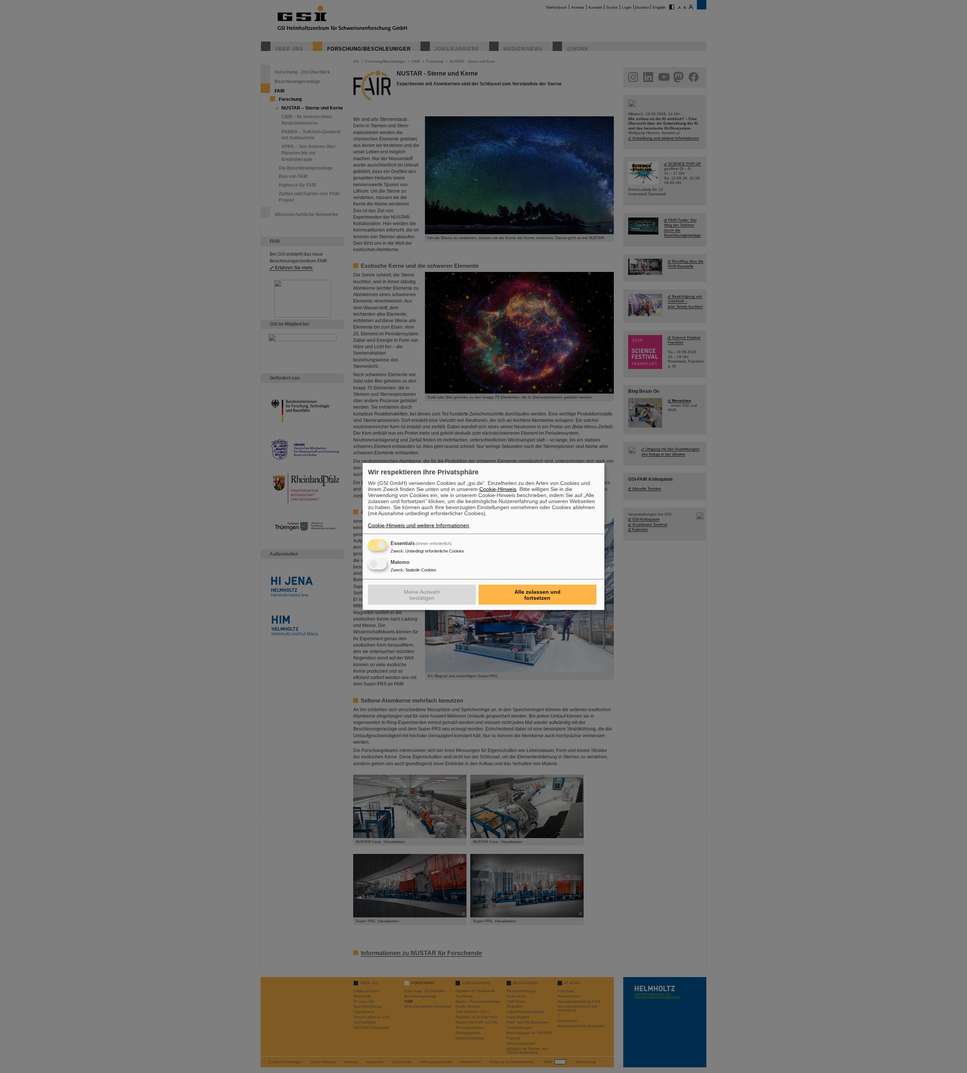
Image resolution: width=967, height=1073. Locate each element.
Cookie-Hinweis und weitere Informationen (418, 525)
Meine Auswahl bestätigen (422, 595)
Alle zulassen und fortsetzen (537, 595)
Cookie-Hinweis (497, 489)
